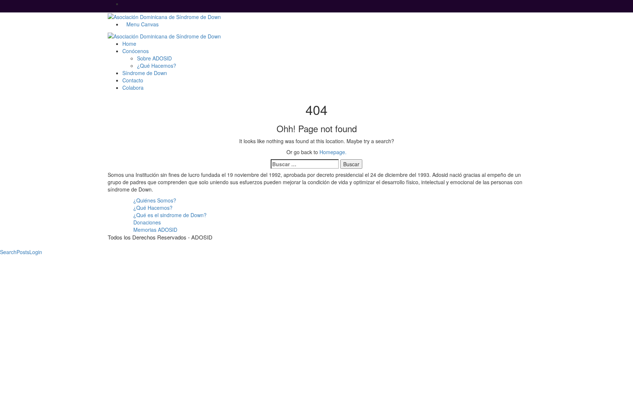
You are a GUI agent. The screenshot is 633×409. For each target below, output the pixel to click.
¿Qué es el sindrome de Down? (170, 215)
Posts (22, 252)
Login (35, 252)
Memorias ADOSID (155, 229)
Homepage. (333, 152)
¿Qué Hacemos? (153, 207)
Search (8, 252)
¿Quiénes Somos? (154, 200)
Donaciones (147, 222)
